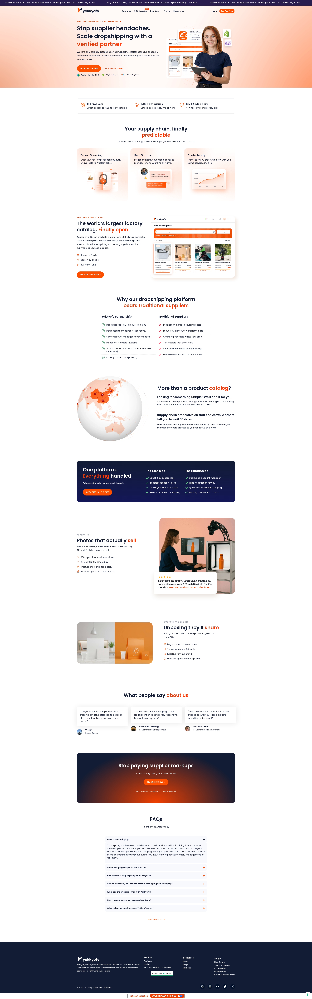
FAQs (185, 964)
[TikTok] (225, 986)
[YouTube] (217, 986)
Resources (178, 11)
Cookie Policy (220, 968)
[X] (232, 986)
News (185, 961)
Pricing (167, 11)
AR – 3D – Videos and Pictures (157, 967)
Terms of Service (222, 965)
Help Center (219, 962)
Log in (214, 11)
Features (126, 11)
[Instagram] (210, 986)
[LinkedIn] (202, 986)
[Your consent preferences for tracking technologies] (307, 994)
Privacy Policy (220, 971)
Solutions (154, 11)
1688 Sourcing (140, 11)
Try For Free (227, 11)
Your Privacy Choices (164, 996)
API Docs (187, 968)
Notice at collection (139, 996)
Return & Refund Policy (224, 974)
